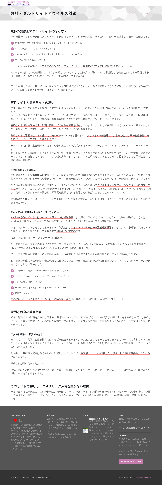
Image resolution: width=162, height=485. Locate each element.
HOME (131, 13)
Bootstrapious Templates (142, 477)
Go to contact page (131, 461)
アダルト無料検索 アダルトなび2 (134, 428)
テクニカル (143, 13)
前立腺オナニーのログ (98, 419)
